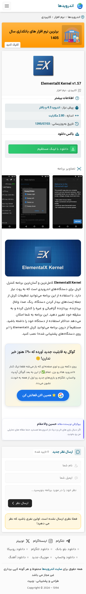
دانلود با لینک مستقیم (52, 149)
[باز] (7, 6)
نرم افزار (59, 17)
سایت (58, 569)
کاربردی (46, 17)
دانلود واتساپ (65, 557)
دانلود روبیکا (16, 549)
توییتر (20, 541)
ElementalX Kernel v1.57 (61, 83)
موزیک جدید (40, 557)
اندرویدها (66, 6)
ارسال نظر (22, 503)
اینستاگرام (40, 541)
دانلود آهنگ (17, 557)
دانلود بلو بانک (65, 549)
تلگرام (60, 541)
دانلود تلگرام (40, 549)
